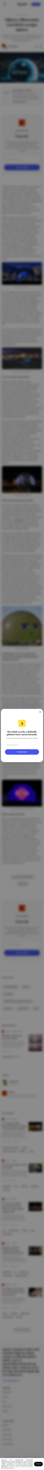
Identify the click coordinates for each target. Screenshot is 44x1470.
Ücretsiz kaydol (22, 752)
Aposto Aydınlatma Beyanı (22, 1466)
